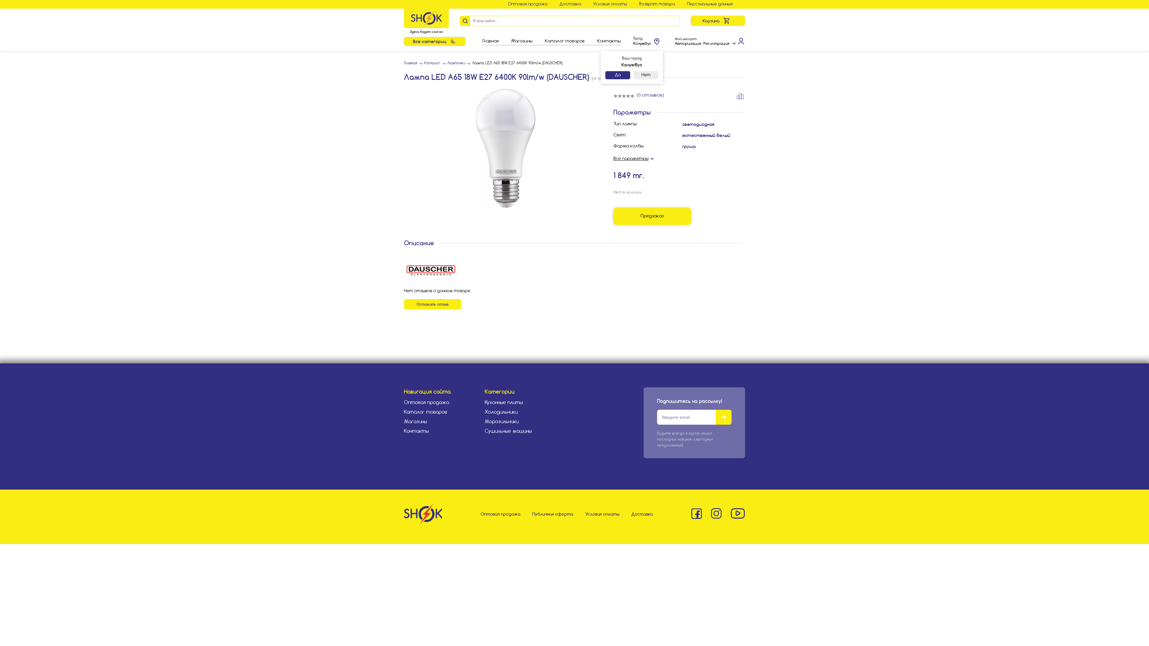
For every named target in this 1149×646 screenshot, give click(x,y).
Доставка (570, 4)
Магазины (521, 41)
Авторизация (688, 43)
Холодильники (501, 412)
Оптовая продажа (528, 4)
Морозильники (502, 421)
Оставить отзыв (433, 304)
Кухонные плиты (504, 402)
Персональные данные (710, 4)
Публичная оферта (552, 514)
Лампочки (456, 63)
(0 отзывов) (650, 95)
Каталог (432, 63)
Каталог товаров (565, 41)
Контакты (609, 41)
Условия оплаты (610, 4)
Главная (490, 41)
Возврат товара (657, 4)
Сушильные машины (508, 431)
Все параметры (630, 158)
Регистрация (716, 43)
